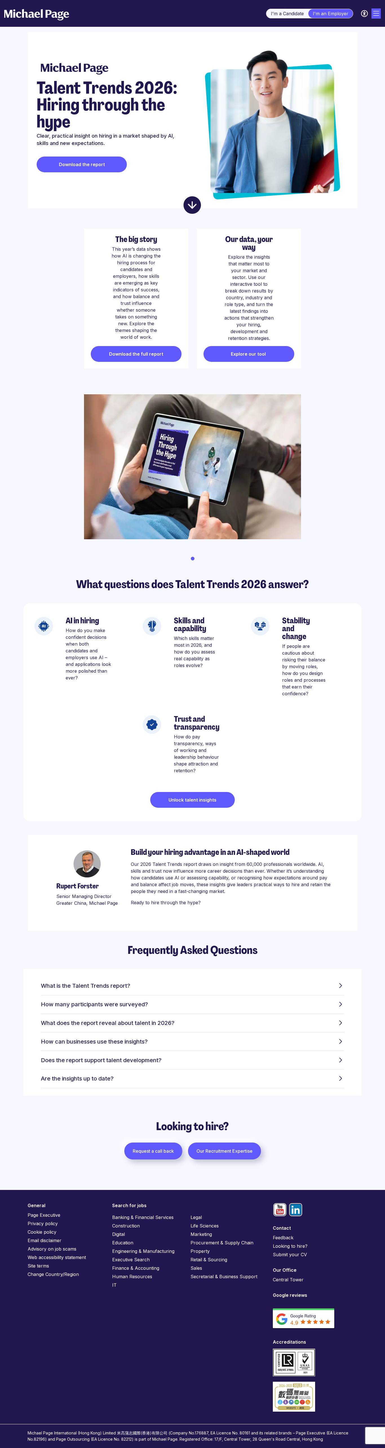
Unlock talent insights (192, 800)
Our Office (285, 1270)
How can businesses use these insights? (94, 1041)
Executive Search (131, 1259)
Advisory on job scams (52, 1249)
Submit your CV (290, 1254)
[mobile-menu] (376, 13)
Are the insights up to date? (77, 1078)
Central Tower (288, 1279)
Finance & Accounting (135, 1268)
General (36, 1205)
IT (114, 1285)
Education (122, 1242)
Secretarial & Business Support (224, 1276)
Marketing (201, 1234)
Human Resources (132, 1276)
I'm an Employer (330, 13)
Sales (196, 1268)
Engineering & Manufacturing (143, 1251)
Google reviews (290, 1295)
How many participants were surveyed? (94, 1004)
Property (200, 1251)
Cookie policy (42, 1232)
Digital (118, 1234)
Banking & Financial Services (143, 1217)
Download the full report (136, 354)
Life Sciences (205, 1226)
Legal (196, 1217)
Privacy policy (43, 1223)
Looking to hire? (290, 1246)
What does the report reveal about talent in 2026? (107, 1023)
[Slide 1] (192, 558)
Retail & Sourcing (209, 1259)
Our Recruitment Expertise (224, 1151)
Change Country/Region (53, 1274)
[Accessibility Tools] (364, 13)
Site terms (38, 1266)
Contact (282, 1228)
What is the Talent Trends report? (85, 985)
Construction (126, 1226)
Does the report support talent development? (101, 1060)
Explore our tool (249, 354)
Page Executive (44, 1215)
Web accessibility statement (57, 1257)
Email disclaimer (44, 1240)
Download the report (82, 164)
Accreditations (289, 1342)
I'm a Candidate (287, 13)
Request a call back (153, 1151)
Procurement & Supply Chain (222, 1242)
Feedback (283, 1237)
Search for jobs (129, 1205)
